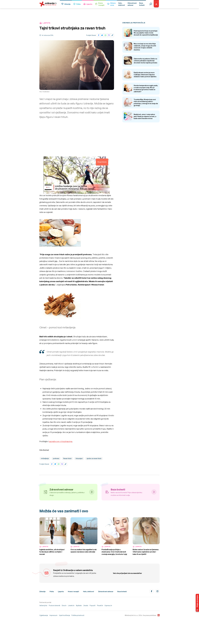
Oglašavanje (43, 615)
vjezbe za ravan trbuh (94, 458)
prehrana (56, 458)
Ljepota (89, 4)
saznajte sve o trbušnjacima (60, 441)
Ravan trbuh (67, 458)
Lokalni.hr (71, 605)
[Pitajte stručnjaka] (197, 603)
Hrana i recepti (73, 591)
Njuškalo (79, 605)
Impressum (53, 615)
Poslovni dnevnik (54, 605)
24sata (85, 605)
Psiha (78, 4)
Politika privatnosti (78, 615)
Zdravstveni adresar (105, 591)
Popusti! (92, 605)
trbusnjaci (79, 458)
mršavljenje (45, 458)
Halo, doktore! (88, 591)
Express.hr (108, 605)
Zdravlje (67, 4)
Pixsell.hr (100, 605)
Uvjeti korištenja (64, 615)
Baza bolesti (122, 591)
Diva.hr (64, 605)
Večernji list (43, 605)
